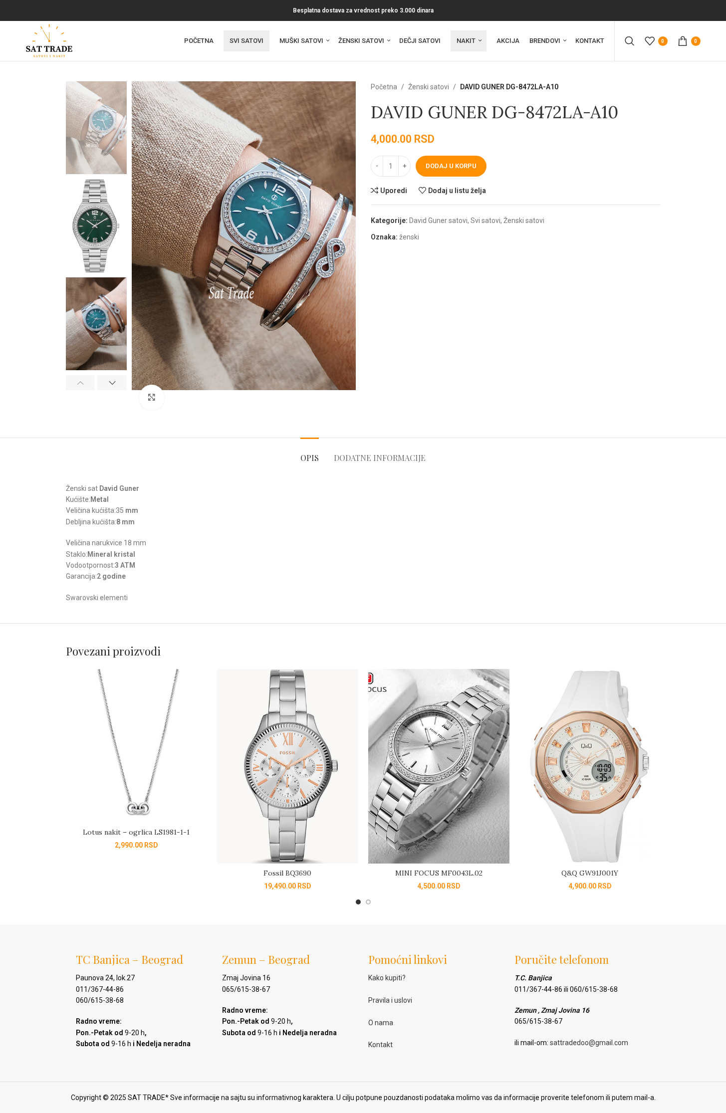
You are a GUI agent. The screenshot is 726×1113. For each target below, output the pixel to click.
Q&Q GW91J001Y (589, 873)
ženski (409, 237)
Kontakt (380, 1045)
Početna (384, 87)
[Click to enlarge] (151, 397)
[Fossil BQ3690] (287, 766)
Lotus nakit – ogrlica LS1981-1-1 (136, 832)
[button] (80, 382)
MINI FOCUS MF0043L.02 (439, 873)
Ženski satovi (428, 87)
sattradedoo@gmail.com (589, 1043)
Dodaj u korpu (451, 166)
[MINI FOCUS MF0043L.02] (438, 766)
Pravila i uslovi (390, 1000)
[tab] (309, 453)
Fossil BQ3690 (287, 873)
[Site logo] (49, 40)
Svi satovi (485, 220)
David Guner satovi (438, 220)
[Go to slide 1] (358, 901)
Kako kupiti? (387, 978)
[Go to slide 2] (368, 901)
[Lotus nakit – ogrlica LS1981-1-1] (136, 746)
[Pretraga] (630, 41)
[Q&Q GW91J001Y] (590, 766)
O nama (380, 1023)
